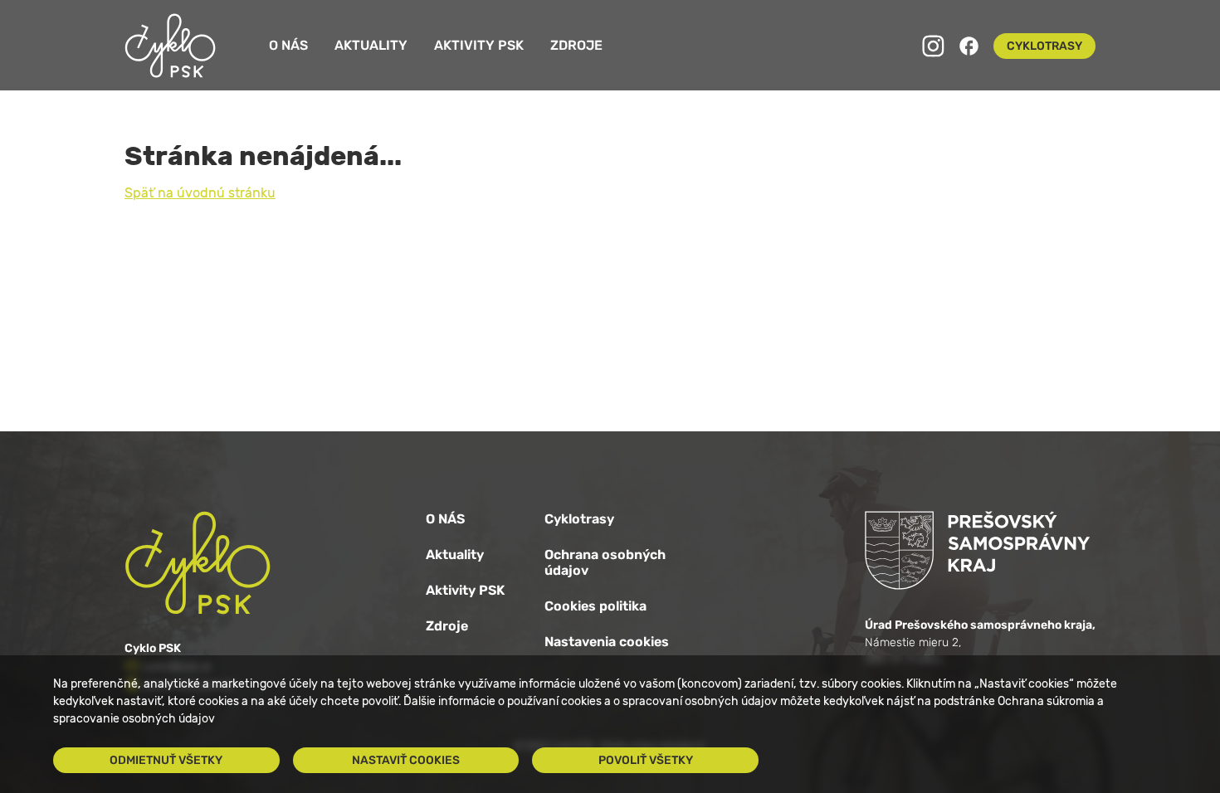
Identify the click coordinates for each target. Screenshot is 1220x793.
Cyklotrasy (579, 519)
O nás (288, 45)
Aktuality (370, 45)
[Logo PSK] (980, 550)
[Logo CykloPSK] (170, 45)
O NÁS (445, 519)
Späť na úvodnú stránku (200, 193)
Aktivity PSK (479, 45)
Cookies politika (595, 606)
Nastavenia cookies (606, 641)
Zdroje (576, 45)
